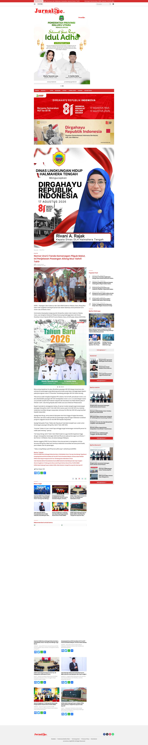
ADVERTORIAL (88, 90)
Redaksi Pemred (40, 264)
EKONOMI (57, 90)
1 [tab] (57, 386)
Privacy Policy (85, 739)
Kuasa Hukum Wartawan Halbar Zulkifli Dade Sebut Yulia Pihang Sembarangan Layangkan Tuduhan (102, 299)
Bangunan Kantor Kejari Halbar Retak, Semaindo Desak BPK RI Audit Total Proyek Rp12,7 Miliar (103, 294)
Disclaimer (94, 739)
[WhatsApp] (113, 734)
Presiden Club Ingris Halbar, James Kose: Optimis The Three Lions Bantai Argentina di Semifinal (94, 343)
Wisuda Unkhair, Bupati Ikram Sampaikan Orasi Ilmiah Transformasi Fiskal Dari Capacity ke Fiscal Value (100, 428)
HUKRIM (80, 90)
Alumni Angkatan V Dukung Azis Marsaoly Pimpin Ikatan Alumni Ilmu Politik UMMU (57, 463)
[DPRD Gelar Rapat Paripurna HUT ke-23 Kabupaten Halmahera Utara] (78, 489)
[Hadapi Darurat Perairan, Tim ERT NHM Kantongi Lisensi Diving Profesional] (108, 337)
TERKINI (37, 90)
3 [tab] (61, 386)
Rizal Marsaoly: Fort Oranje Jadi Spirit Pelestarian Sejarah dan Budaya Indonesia (103, 1)
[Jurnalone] (50, 10)
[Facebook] (104, 734)
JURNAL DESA (72, 90)
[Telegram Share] (82, 479)
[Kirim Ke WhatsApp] (85, 479)
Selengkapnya (101, 350)
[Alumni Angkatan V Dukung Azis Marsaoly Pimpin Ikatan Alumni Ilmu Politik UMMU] (60, 506)
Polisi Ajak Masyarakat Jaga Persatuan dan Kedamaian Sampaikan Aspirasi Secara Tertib (105, 374)
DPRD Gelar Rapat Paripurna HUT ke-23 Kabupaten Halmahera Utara (53, 458)
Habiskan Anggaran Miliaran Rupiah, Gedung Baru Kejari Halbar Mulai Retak (102, 283)
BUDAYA (43, 90)
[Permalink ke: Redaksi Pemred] (35, 265)
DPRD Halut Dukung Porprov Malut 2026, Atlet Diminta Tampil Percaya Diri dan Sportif (58, 465)
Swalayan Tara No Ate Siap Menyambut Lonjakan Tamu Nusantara (101, 422)
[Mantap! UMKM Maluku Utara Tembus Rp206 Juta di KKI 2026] (94, 470)
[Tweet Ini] (76, 479)
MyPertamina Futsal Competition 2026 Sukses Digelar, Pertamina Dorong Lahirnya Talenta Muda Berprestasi (101, 330)
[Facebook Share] (73, 479)
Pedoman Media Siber (64, 739)
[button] (110, 4)
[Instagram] (110, 734)
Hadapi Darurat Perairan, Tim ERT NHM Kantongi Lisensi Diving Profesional (107, 343)
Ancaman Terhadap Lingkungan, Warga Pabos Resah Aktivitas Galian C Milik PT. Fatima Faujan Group (102, 277)
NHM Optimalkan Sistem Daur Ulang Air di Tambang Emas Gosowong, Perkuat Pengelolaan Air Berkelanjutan (101, 417)
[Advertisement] (101, 258)
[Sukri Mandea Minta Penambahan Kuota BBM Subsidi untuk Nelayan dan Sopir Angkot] (42, 506)
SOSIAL (64, 90)
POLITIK (36, 253)
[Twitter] (107, 734)
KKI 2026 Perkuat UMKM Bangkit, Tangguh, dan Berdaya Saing (99, 433)
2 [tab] (59, 386)
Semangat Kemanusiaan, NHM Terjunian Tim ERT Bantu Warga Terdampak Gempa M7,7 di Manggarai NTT (46, 1)
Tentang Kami (76, 739)
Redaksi (53, 739)
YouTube (40, 4)
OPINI (51, 90)
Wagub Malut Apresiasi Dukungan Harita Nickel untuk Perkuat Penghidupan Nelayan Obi (105, 360)
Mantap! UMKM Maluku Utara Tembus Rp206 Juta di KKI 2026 (100, 411)
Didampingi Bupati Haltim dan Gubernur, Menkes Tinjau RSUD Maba (102, 288)
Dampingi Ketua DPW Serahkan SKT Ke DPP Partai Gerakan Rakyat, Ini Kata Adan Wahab (59, 456)
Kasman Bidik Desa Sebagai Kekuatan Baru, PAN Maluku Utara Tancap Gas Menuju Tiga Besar (60, 454)
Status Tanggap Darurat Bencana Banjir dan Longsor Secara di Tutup (102, 305)
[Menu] (35, 4)
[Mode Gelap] (113, 4)
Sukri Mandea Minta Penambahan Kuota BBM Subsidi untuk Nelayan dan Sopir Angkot (58, 461)
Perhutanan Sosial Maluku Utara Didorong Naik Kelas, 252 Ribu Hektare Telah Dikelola (105, 367)
